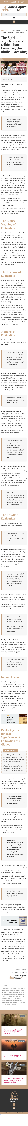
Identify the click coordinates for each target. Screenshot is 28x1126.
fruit (5, 559)
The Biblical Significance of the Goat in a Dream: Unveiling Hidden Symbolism (14, 1080)
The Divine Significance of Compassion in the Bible (12, 1056)
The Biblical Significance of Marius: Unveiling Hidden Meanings (12, 1032)
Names (7, 30)
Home (2, 30)
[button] (14, 18)
